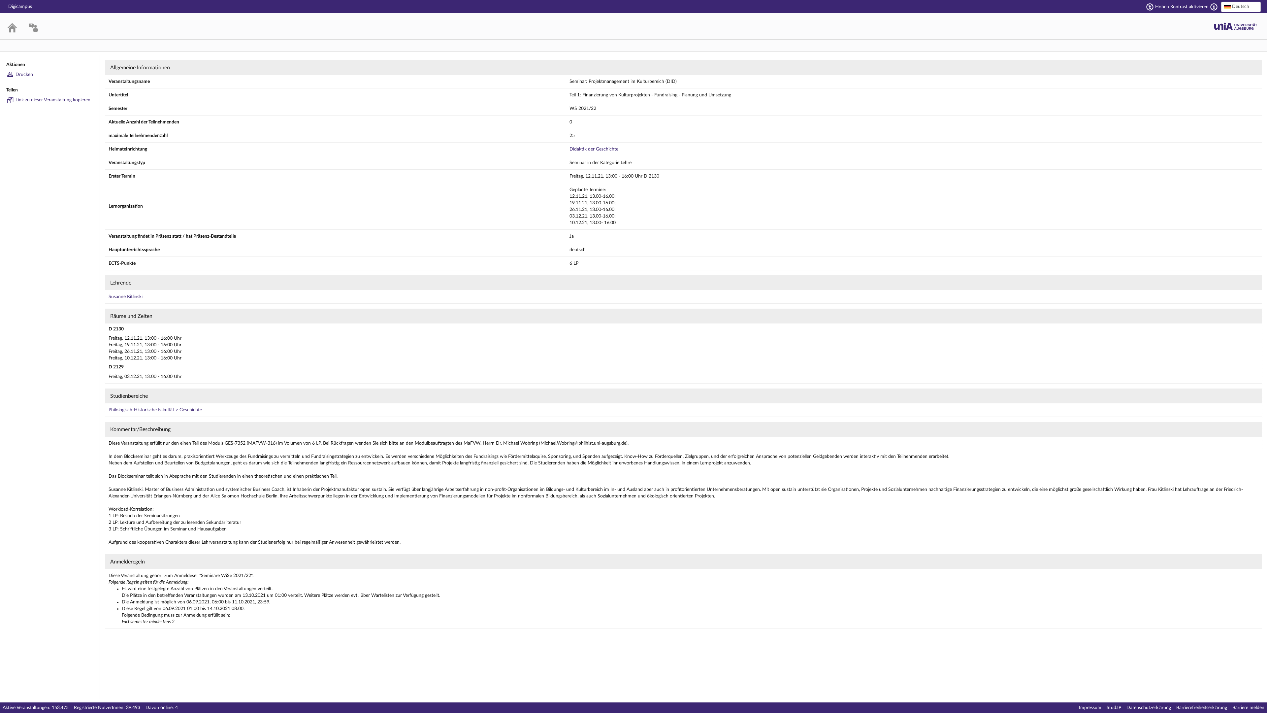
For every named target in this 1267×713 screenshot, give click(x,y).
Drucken (24, 74)
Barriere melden (1248, 707)
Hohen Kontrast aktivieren (1182, 7)
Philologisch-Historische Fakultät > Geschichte (155, 410)
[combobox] (1241, 7)
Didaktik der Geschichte (593, 149)
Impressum (1090, 707)
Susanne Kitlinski (126, 296)
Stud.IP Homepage (1235, 26)
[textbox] (1240, 6)
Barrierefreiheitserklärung (1201, 707)
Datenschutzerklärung (1148, 707)
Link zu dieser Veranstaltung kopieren (53, 100)
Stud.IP (1114, 707)
